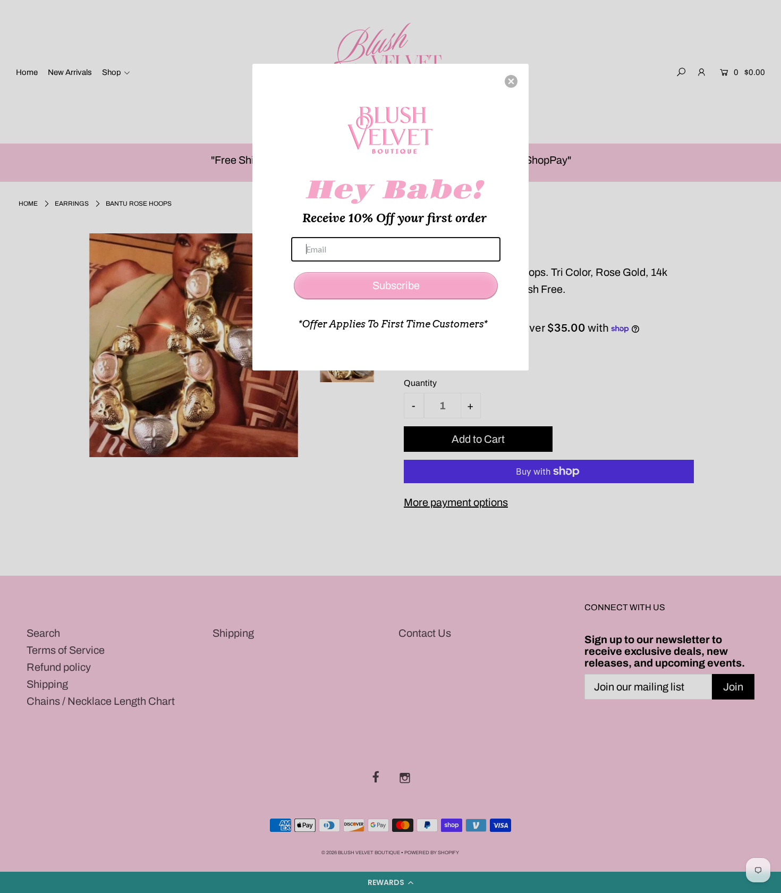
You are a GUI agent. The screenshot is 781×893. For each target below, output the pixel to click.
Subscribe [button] (396, 285)
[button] (511, 81)
